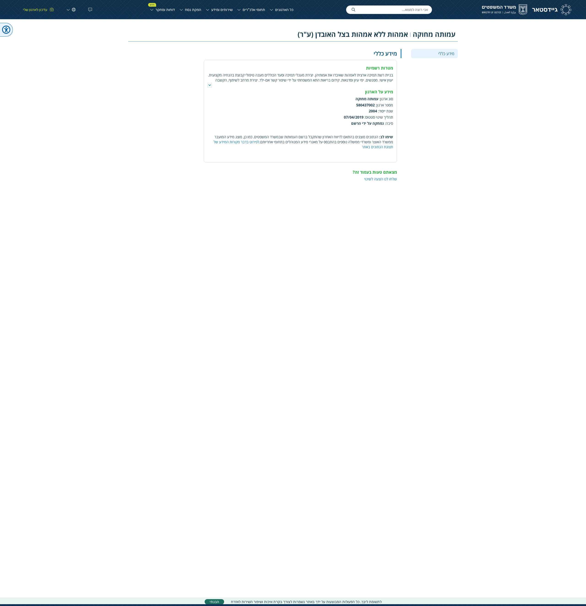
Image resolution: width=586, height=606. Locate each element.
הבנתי (214, 602)
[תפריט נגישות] (6, 30)
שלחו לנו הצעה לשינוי (380, 178)
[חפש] (353, 9)
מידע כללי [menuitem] (446, 53)
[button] (89, 9)
